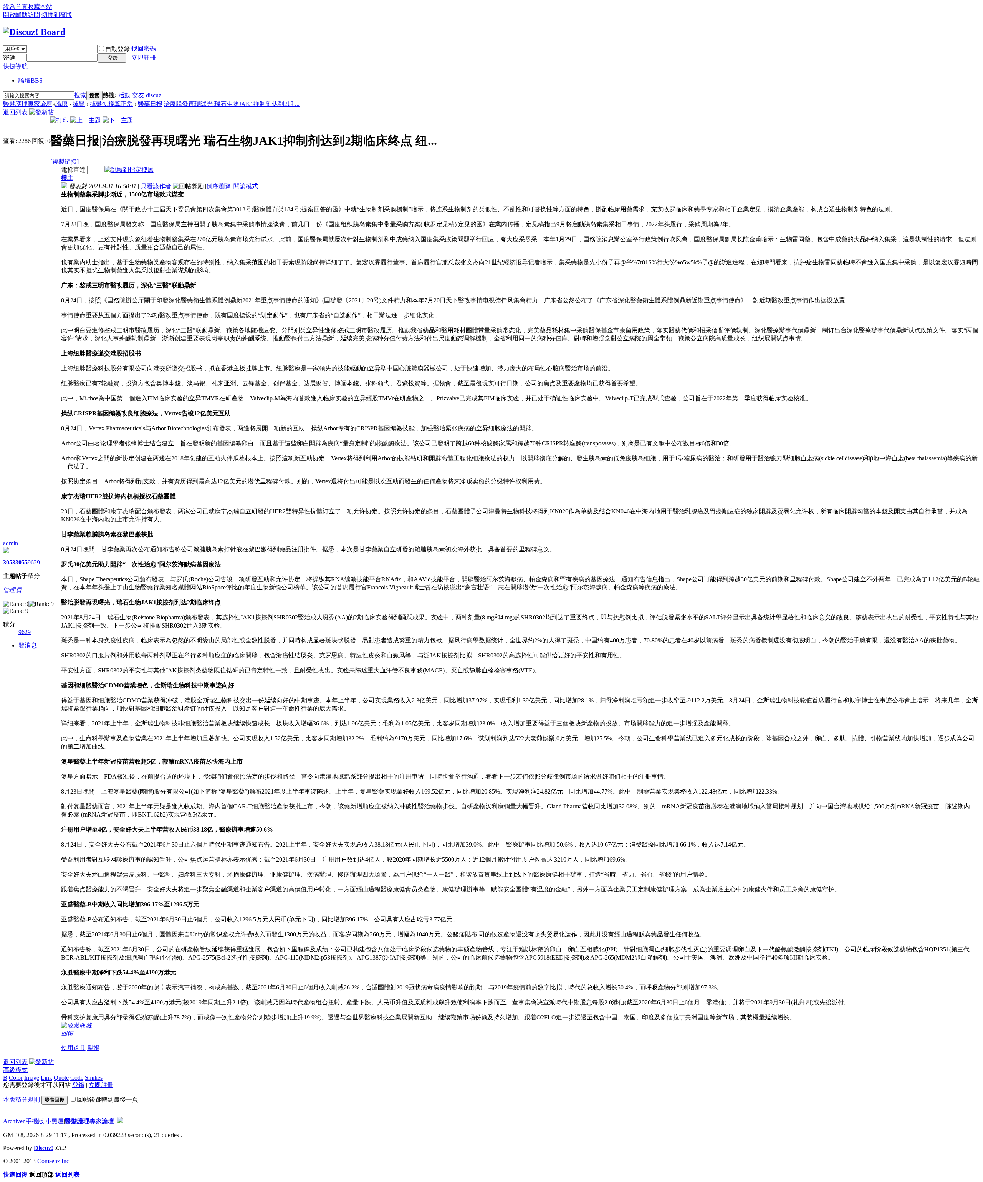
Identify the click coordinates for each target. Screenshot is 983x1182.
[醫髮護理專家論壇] (34, 32)
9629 (34, 562)
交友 (138, 95)
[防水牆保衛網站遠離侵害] (120, 1121)
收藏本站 (40, 6)
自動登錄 (117, 49)
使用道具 (73, 1047)
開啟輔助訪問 (21, 15)
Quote (61, 1077)
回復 (67, 1033)
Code (76, 1077)
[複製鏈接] (64, 161)
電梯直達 (73, 169)
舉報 (93, 1047)
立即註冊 (143, 57)
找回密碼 (143, 48)
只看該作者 (156, 186)
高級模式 (15, 1070)
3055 (21, 562)
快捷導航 (15, 66)
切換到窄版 (56, 15)
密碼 (9, 57)
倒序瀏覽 (218, 186)
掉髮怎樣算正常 (111, 104)
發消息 (27, 645)
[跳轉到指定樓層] (129, 169)
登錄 (78, 1085)
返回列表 (15, 112)
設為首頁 (15, 6)
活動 (124, 95)
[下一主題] (118, 120)
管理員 (12, 590)
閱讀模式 (245, 186)
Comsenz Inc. (54, 1161)
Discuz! (43, 1148)
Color (16, 1077)
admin (10, 543)
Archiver (14, 1121)
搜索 (80, 95)
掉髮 (79, 104)
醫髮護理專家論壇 (27, 104)
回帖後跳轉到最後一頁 (107, 1099)
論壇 (30, 80)
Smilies (94, 1077)
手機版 (35, 1121)
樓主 (67, 177)
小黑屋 (54, 1121)
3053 (9, 562)
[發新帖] (41, 112)
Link (46, 1077)
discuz (153, 95)
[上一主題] (85, 120)
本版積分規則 (21, 1099)
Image (31, 1077)
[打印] (59, 120)
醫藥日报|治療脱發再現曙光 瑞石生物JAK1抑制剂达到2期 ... (219, 104)
